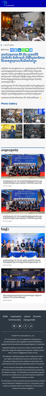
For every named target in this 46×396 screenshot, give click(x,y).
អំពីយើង (5, 316)
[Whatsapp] (23, 50)
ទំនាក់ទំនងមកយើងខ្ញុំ (14, 320)
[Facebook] (12, 50)
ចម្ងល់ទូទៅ (27, 316)
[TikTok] (31, 326)
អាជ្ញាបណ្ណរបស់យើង (29, 320)
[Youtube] (20, 326)
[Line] (27, 50)
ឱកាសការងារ (37, 316)
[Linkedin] (19, 50)
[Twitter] (15, 50)
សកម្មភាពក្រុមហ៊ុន (15, 316)
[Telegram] (30, 50)
